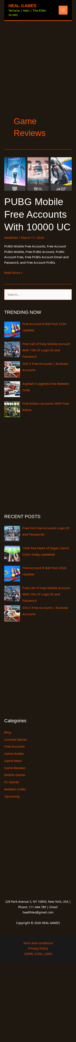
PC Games (11, 782)
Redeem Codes (15, 789)
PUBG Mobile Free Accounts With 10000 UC (37, 214)
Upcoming (11, 796)
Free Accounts (14, 746)
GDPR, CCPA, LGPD (38, 954)
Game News (13, 761)
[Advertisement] (38, 61)
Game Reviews (15, 768)
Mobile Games (14, 775)
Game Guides (14, 753)
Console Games (15, 739)
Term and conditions (38, 943)
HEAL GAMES (22, 5)
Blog (7, 732)
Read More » (13, 272)
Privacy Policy (38, 948)
